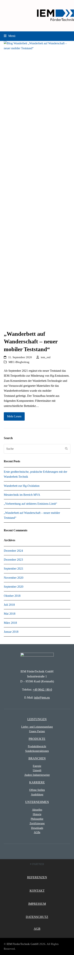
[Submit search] (66, 449)
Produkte (37, 738)
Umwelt (37, 770)
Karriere (37, 782)
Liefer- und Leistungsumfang (37, 726)
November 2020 (13, 577)
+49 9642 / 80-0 (42, 689)
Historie (37, 814)
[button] (9, 35)
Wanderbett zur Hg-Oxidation (21, 485)
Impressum (37, 903)
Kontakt (37, 890)
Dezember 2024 (13, 550)
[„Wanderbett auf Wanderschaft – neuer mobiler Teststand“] (37, 183)
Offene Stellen (37, 789)
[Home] (37, 657)
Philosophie (37, 818)
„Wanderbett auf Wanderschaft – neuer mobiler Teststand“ (30, 341)
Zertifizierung (37, 823)
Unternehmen (37, 802)
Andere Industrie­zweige (37, 774)
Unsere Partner (37, 731)
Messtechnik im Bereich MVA (22, 494)
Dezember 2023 (13, 559)
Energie (37, 765)
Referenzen (37, 877)
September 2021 (13, 568)
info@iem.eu (42, 697)
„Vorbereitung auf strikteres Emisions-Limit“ (30, 503)
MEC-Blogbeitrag (19, 362)
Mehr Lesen (14, 416)
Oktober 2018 (12, 595)
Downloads (37, 827)
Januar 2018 (11, 631)
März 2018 (10, 622)
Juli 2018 (9, 604)
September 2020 (13, 586)
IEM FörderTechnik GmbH (23, 943)
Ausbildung (37, 794)
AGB (37, 928)
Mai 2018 (9, 613)
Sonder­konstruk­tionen (37, 750)
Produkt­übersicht (37, 746)
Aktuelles (37, 809)
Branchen (37, 758)
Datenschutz (37, 916)
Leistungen (37, 719)
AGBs (37, 832)
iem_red (45, 357)
